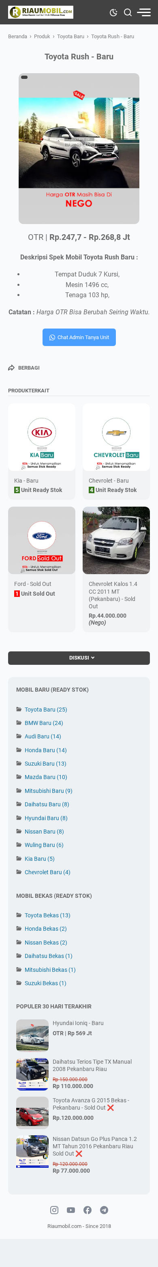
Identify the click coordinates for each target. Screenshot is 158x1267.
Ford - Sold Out (32, 584)
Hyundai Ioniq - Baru (78, 1023)
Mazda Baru (46, 777)
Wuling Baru (44, 845)
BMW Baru (44, 723)
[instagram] (54, 1210)
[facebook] (87, 1210)
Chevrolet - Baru (109, 480)
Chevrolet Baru (47, 872)
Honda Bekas (46, 928)
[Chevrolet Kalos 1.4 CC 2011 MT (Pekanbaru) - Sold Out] (116, 540)
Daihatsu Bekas (49, 956)
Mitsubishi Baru (49, 791)
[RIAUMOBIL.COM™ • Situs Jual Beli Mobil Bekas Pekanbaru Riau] (41, 12)
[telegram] (104, 1210)
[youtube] (71, 1210)
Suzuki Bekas (45, 983)
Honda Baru (46, 750)
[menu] (143, 12)
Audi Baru (43, 736)
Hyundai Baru (46, 818)
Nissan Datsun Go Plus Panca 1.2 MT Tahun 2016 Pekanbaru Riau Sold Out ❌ (95, 1146)
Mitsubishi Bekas (50, 970)
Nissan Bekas (46, 942)
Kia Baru (40, 859)
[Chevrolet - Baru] (116, 437)
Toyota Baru (46, 709)
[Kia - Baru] (41, 437)
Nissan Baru (44, 831)
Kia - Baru (26, 480)
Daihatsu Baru (47, 804)
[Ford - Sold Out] (41, 540)
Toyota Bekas (47, 915)
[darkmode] (113, 12)
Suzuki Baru (45, 763)
